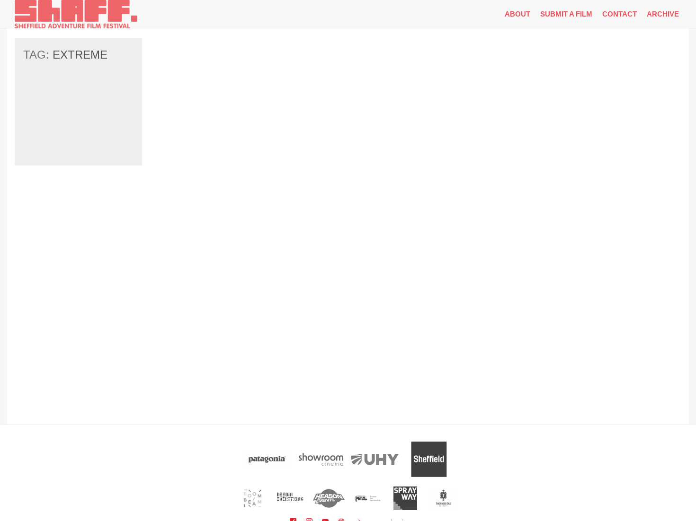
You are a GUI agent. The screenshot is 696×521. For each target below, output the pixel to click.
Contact (619, 14)
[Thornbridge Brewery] (443, 498)
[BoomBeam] (252, 498)
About (517, 14)
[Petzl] (367, 498)
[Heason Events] (329, 498)
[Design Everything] (291, 498)
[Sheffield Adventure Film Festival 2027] (76, 14)
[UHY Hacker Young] (375, 459)
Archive (663, 14)
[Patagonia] (267, 459)
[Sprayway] (405, 498)
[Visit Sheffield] (429, 459)
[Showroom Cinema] (321, 459)
